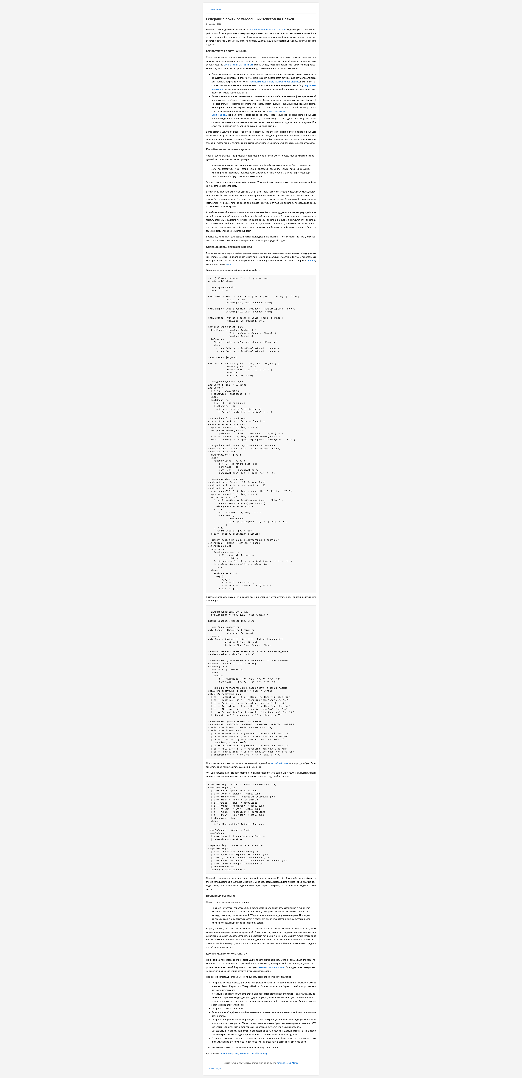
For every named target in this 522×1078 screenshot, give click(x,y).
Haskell (311, 260)
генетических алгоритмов (271, 967)
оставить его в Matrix (287, 1063)
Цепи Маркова (219, 115)
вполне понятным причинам (238, 65)
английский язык (279, 763)
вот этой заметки (277, 111)
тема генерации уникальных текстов (267, 30)
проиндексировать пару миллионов (274, 82)
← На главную (213, 9)
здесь (228, 264)
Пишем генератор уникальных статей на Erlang (244, 1053)
